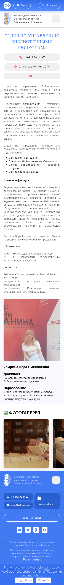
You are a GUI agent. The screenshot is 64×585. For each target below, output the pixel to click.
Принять (43, 580)
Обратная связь (32, 517)
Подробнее (24, 580)
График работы (46, 503)
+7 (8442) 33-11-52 (19, 496)
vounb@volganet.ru (20, 505)
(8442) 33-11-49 (35, 57)
